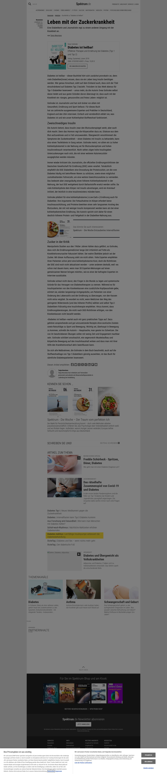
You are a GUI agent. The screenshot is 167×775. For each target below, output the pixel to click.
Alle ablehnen (148, 761)
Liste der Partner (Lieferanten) (83, 763)
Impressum (58, 771)
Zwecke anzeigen (148, 768)
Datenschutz (51, 771)
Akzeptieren (148, 755)
